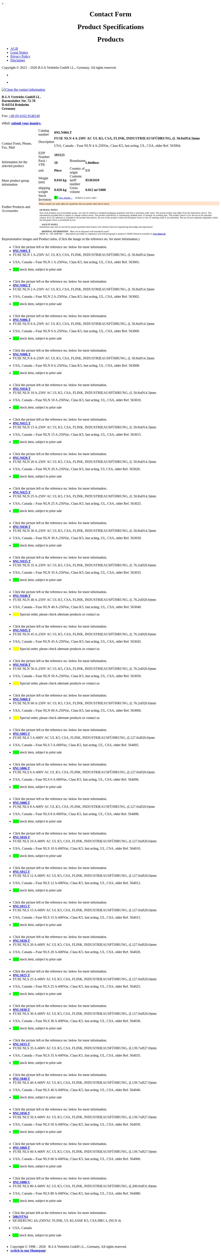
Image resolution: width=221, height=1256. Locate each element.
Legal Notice (19, 52)
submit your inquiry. (26, 123)
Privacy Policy (20, 56)
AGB (14, 48)
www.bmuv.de (159, 234)
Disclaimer (17, 60)
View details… (65, 198)
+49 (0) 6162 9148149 (24, 116)
